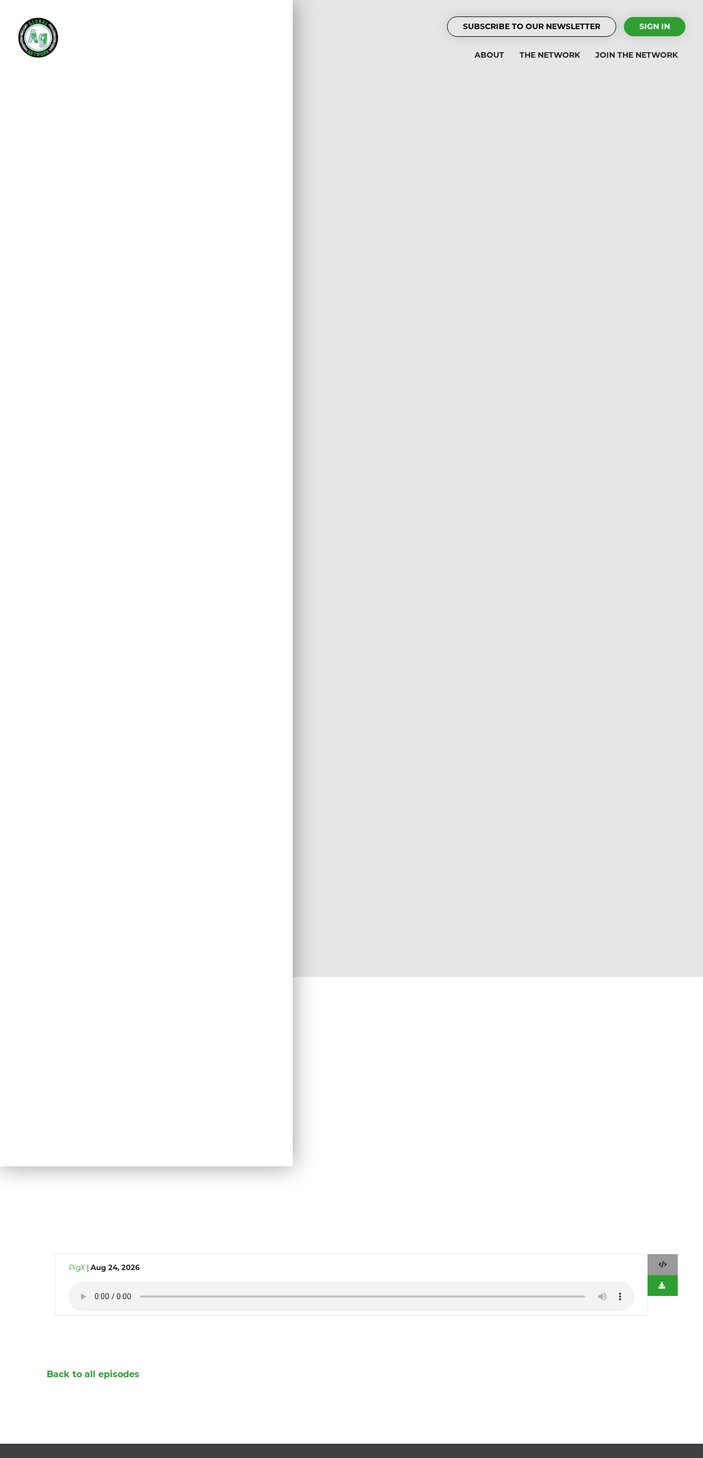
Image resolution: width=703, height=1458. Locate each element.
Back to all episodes (93, 1374)
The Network (550, 55)
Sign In (654, 26)
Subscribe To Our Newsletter (531, 26)
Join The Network (636, 55)
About (489, 55)
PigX (77, 1267)
